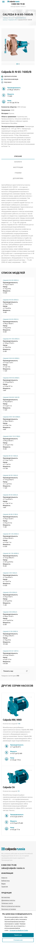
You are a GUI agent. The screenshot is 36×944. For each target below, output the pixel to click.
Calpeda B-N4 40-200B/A (11, 358)
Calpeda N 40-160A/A (10, 573)
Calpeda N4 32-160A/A (10, 456)
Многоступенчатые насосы (10, 906)
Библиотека (5, 881)
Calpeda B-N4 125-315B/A (11, 436)
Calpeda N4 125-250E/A (11, 534)
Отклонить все (18, 940)
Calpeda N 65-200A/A (10, 612)
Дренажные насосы (8, 900)
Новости (4, 878)
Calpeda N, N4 (12, 20)
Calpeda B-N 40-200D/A (11, 280)
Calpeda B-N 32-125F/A (10, 651)
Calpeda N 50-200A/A (10, 592)
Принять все (18, 935)
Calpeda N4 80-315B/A (10, 514)
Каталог (11, 18)
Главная (5, 18)
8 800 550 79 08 (18, 4)
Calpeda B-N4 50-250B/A (11, 378)
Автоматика (5, 897)
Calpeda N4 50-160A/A (10, 475)
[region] (18, 927)
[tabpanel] (18, 44)
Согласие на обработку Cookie (19, 930)
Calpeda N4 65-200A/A (10, 495)
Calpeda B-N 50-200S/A (10, 300)
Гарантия (4, 886)
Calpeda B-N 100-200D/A (11, 339)
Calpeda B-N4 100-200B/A (11, 417)
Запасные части (7, 903)
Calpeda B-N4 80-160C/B (11, 397)
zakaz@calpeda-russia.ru (18, 6)
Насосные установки (8, 909)
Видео (3, 884)
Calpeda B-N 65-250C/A (10, 319)
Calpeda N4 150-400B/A (11, 553)
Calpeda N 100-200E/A (10, 631)
